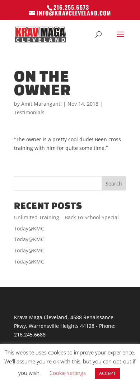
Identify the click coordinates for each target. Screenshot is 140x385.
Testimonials (29, 112)
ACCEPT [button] (107, 373)
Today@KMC (29, 228)
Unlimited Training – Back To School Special (66, 217)
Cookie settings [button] (68, 372)
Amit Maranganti (41, 103)
